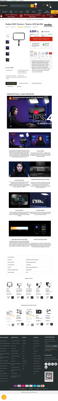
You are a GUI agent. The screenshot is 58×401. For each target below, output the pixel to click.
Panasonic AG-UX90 (15, 367)
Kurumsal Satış (36, 343)
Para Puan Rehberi (36, 366)
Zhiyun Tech (24, 363)
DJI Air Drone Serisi (3, 378)
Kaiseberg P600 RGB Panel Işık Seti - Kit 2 (19, 318)
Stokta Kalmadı (9, 325)
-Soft (22, 392)
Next (52, 291)
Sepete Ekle (8, 297)
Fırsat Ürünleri (4, 397)
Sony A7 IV (13, 348)
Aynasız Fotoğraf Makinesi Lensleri (5, 354)
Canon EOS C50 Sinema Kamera (15, 364)
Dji (22, 353)
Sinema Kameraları (3, 368)
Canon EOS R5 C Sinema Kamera (16, 370)
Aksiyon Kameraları (3, 365)
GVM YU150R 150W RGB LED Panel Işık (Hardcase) (9, 291)
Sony (23, 348)
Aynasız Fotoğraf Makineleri (5, 343)
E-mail (34, 46)
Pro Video (11, 12)
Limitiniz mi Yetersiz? (37, 368)
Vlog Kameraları (3, 348)
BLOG (34, 348)
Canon (23, 345)
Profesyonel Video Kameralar (5, 363)
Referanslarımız (36, 345)
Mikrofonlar (2, 370)
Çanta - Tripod (39, 12)
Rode (23, 368)
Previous (5, 291)
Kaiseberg (18, 315)
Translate (21, 0)
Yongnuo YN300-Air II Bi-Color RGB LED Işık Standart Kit (48, 291)
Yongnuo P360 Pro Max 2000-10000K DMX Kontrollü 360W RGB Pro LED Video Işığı (39, 291)
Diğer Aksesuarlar (47, 12)
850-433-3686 (36, 45)
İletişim (34, 353)
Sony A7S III (13, 345)
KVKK (34, 373)
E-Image (23, 343)
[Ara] (32, 5)
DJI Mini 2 (13, 358)
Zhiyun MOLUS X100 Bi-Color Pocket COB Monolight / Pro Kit (39, 318)
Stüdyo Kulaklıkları (3, 373)
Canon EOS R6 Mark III (15, 343)
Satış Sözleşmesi (36, 371)
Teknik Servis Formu (37, 358)
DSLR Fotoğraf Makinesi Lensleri (4, 358)
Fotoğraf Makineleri (3, 340)
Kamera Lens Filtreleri (4, 360)
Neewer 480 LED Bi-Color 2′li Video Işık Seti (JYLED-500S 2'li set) (29, 319)
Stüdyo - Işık (27, 12)
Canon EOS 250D (14, 353)
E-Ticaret (25, 392)
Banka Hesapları (36, 340)
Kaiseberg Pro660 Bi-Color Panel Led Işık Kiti (48, 318)
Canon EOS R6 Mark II (15, 340)
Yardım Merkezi (36, 363)
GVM (23, 366)
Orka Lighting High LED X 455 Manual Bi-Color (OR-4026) (19, 291)
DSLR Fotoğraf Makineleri (5, 345)
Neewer (27, 316)
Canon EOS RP (14, 373)
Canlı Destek (35, 44)
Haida (23, 358)
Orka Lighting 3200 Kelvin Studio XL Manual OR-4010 (29, 291)
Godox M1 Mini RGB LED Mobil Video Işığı (9, 319)
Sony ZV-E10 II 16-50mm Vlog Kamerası (16, 376)
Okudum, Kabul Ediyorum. (51, 350)
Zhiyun (37, 315)
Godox (8, 316)
